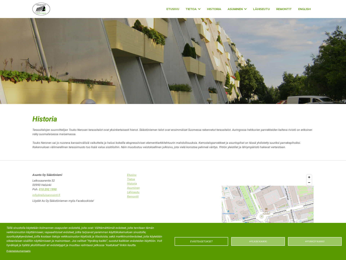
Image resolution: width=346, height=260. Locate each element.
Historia (214, 9)
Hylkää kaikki (258, 241)
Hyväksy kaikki (315, 241)
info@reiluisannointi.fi (46, 195)
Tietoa (191, 9)
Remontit (284, 9)
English (304, 9)
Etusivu (173, 9)
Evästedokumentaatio (18, 251)
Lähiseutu (261, 9)
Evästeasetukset (201, 241)
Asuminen (235, 9)
